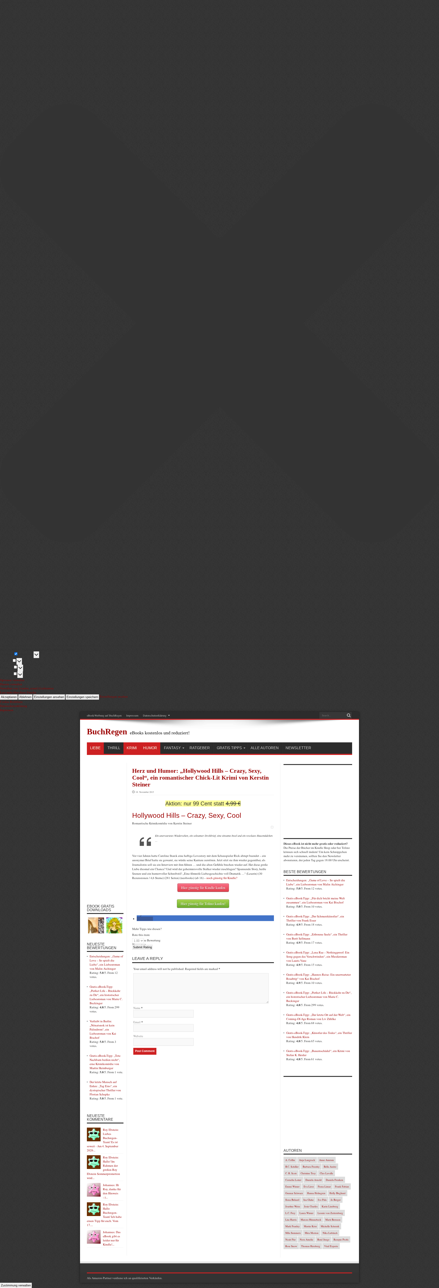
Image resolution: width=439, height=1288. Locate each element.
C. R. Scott (291, 1173)
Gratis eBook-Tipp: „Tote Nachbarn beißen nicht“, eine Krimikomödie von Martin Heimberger (105, 1062)
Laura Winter (306, 1213)
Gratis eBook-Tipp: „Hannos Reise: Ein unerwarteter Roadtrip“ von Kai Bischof (318, 976)
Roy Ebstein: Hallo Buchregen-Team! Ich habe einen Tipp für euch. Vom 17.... (104, 1214)
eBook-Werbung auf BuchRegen (104, 715)
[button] (145, 919)
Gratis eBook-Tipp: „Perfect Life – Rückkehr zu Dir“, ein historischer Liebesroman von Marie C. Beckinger (106, 995)
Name (136, 1008)
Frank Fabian (342, 1186)
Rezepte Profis (341, 1239)
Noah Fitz (290, 1239)
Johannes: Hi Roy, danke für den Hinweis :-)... (112, 1191)
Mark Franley (292, 1226)
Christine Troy (308, 1173)
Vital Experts (331, 1246)
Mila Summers (293, 1233)
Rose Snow (291, 1246)
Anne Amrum (326, 1160)
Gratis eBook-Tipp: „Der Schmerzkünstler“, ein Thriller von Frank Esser (315, 918)
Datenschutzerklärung (154, 715)
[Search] (348, 715)
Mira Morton (312, 1233)
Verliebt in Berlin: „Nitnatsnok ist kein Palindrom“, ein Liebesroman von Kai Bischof (103, 1029)
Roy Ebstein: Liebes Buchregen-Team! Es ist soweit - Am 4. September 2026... (103, 1140)
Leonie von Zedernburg (330, 1213)
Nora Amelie (306, 1239)
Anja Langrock (307, 1160)
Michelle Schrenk (330, 1226)
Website (138, 1036)
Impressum (132, 715)
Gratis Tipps (229, 748)
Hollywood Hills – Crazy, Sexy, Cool (186, 815)
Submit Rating (142, 947)
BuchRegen (107, 731)
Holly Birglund (337, 1193)
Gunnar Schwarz (294, 1193)
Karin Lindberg (330, 1206)
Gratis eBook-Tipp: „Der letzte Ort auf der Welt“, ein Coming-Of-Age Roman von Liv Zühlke (318, 1017)
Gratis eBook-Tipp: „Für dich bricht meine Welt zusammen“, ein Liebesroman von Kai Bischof (315, 900)
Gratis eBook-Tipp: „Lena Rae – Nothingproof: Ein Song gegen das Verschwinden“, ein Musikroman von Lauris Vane (317, 956)
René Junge (323, 1239)
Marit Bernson (332, 1219)
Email (137, 1022)
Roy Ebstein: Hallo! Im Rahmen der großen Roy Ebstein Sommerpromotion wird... (103, 1167)
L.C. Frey (290, 1213)
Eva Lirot (309, 1186)
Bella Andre (330, 1166)
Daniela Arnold (313, 1180)
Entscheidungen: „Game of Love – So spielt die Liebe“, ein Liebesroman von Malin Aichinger (106, 962)
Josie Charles (311, 1206)
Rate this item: (141, 935)
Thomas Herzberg (310, 1246)
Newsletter (298, 748)
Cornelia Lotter (293, 1180)
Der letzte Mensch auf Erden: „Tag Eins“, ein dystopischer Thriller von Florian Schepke (105, 1088)
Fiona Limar (324, 1186)
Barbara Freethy (311, 1166)
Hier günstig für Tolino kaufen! (203, 903)
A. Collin (290, 1160)
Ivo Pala (322, 1199)
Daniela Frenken (334, 1180)
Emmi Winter (292, 1186)
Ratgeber (200, 748)
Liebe (95, 748)
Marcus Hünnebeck (311, 1219)
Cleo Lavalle (326, 1173)
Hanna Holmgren (316, 1193)
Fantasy (172, 748)
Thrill (113, 748)
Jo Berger (336, 1199)
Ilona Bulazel (292, 1199)
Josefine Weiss (292, 1206)
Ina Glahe (308, 1199)
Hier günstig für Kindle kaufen (203, 887)
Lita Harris (291, 1219)
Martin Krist (310, 1226)
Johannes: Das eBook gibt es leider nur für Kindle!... (111, 1238)
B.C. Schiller (292, 1166)
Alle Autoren (265, 748)
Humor (150, 748)
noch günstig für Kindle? (221, 878)
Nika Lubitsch (330, 1233)
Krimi (132, 748)
